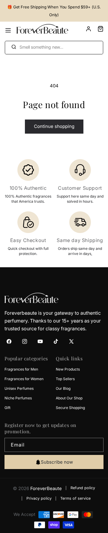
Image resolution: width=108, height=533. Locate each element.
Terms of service (75, 498)
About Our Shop (69, 398)
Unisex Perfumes (19, 388)
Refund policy (82, 488)
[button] (98, 29)
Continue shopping (54, 126)
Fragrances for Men (21, 369)
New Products (68, 369)
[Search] (13, 47)
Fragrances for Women (24, 379)
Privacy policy (39, 498)
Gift (7, 407)
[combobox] (54, 47)
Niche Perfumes (18, 398)
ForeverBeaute (46, 488)
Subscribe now (57, 462)
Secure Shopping (70, 407)
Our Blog (63, 388)
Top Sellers (65, 379)
